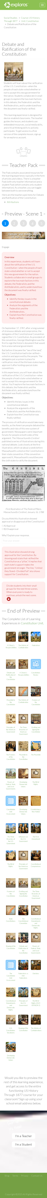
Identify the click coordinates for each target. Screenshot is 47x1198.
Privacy (24, 1175)
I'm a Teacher (23, 1136)
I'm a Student (23, 1144)
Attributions (13, 202)
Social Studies (10, 17)
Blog (7, 1175)
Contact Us (36, 1175)
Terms (15, 1175)
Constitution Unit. (32, 623)
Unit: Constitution (30, 21)
